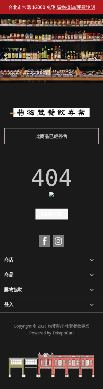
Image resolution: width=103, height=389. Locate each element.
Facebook (44, 241)
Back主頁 (51, 214)
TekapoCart (63, 333)
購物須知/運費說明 (76, 7)
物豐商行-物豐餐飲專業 (68, 326)
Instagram (58, 241)
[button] (7, 57)
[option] (51, 57)
